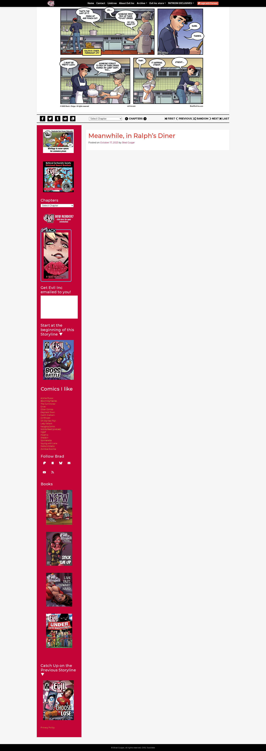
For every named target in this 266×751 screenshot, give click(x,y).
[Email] (69, 463)
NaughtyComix (48, 426)
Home (91, 3)
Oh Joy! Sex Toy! (48, 421)
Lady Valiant (46, 423)
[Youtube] (44, 472)
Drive (43, 406)
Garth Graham (48, 415)
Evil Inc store (156, 3)
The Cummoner (48, 404)
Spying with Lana (49, 443)
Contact (100, 3)
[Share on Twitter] (50, 119)
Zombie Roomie (48, 449)
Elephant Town (48, 412)
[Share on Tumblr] (57, 119)
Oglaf (43, 432)
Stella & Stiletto (48, 446)
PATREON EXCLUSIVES (180, 3)
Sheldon (44, 438)
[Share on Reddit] (65, 119)
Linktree (112, 3)
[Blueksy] (61, 463)
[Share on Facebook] (42, 119)
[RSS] (53, 472)
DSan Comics (47, 409)
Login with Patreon (209, 3)
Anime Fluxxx (47, 398)
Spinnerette (46, 440)
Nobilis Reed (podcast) (51, 429)
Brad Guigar (128, 142)
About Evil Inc (126, 3)
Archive (141, 3)
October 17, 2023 (109, 142)
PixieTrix (44, 435)
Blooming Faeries (49, 401)
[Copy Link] (72, 119)
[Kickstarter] (53, 463)
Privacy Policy (48, 727)
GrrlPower (45, 418)
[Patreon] (44, 463)
